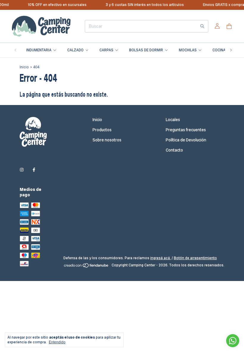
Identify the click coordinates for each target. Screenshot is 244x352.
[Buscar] (202, 26)
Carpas (106, 50)
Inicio (24, 67)
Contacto (174, 150)
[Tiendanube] (86, 266)
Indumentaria (38, 50)
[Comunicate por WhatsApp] (232, 340)
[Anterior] (15, 50)
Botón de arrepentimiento (195, 258)
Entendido (57, 342)
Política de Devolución (186, 140)
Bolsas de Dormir (146, 50)
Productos (102, 129)
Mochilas (188, 50)
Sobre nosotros (107, 140)
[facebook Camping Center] (34, 169)
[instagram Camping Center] (22, 169)
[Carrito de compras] (229, 26)
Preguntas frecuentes (186, 129)
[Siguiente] (231, 50)
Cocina (219, 50)
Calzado (75, 50)
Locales (173, 119)
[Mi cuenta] (217, 26)
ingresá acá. (160, 258)
